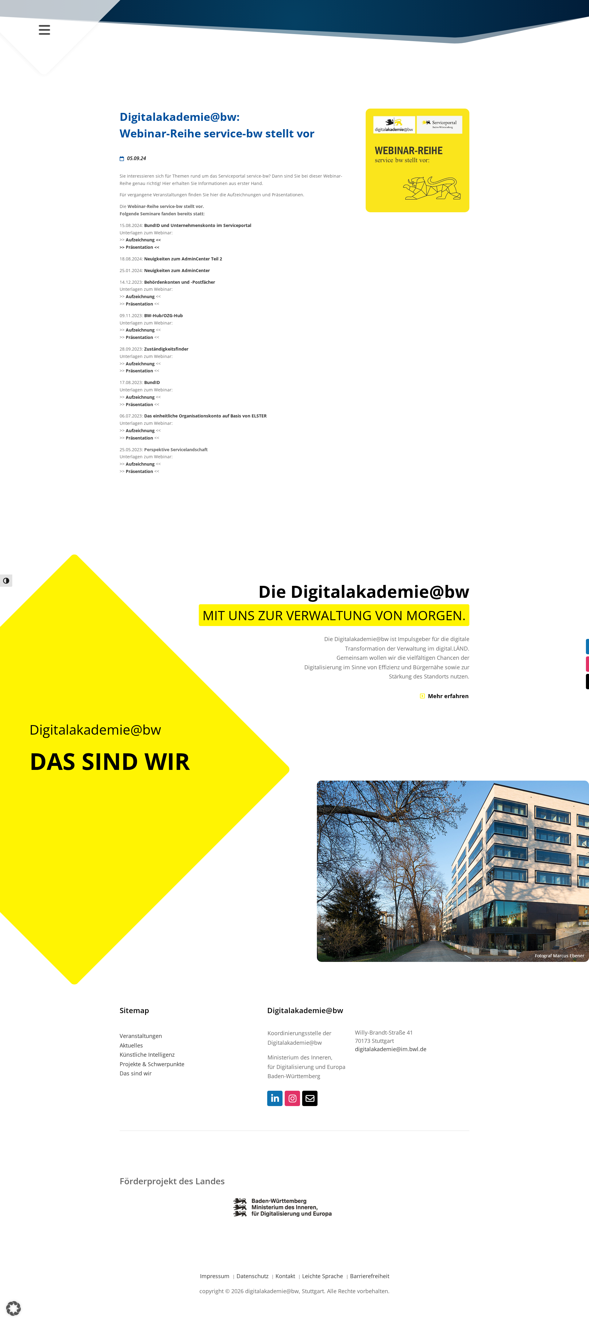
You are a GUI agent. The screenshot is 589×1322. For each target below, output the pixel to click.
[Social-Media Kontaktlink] (275, 1098)
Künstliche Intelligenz (147, 1054)
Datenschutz (253, 1276)
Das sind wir (136, 1073)
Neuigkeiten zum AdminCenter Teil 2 (183, 259)
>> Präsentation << (139, 247)
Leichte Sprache (323, 1276)
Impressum (215, 1276)
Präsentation (140, 304)
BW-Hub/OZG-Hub (163, 315)
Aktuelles (131, 1045)
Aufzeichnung (141, 296)
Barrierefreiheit (369, 1276)
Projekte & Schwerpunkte (152, 1064)
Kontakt (286, 1276)
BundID (152, 382)
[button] (13, 1308)
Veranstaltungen (141, 1036)
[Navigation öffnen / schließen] (44, 29)
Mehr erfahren (448, 696)
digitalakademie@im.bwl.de (390, 1049)
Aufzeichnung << (143, 240)
